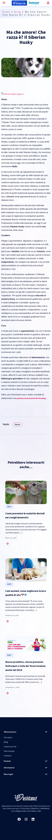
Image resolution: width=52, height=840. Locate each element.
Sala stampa (9, 751)
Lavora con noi (10, 746)
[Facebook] (19, 819)
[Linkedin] (33, 819)
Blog (17, 12)
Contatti (7, 755)
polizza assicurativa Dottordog (31, 398)
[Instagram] (26, 819)
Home (6, 12)
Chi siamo (8, 737)
